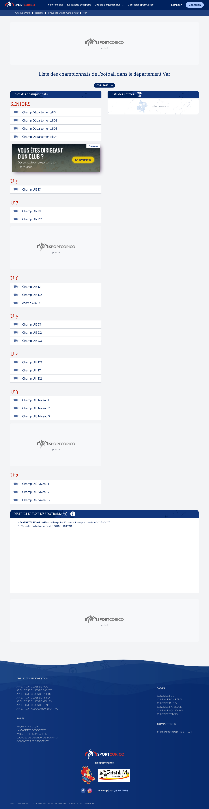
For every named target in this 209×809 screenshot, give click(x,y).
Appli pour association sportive (37, 708)
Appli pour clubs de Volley (34, 701)
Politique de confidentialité (83, 803)
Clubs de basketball (170, 699)
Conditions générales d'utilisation (48, 803)
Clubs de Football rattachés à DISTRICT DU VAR (46, 526)
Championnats (22, 12)
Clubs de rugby (167, 703)
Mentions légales (19, 803)
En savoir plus (83, 159)
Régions (39, 12)
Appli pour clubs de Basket (34, 690)
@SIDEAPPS (121, 790)
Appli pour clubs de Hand (33, 697)
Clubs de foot (166, 695)
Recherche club (27, 726)
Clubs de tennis (167, 714)
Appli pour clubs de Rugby (34, 694)
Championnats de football (174, 732)
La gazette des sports (31, 730)
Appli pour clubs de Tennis (34, 705)
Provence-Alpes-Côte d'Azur (63, 12)
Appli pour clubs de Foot (33, 686)
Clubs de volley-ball (171, 710)
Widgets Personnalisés (32, 734)
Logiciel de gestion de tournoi (37, 737)
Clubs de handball (169, 706)
